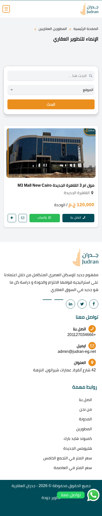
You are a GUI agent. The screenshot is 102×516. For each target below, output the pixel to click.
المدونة (85, 419)
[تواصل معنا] (23, 218)
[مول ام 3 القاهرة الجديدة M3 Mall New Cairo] (51, 153)
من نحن (85, 409)
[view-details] (12, 218)
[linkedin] (70, 304)
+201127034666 (81, 335)
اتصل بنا (76, 217)
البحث (51, 104)
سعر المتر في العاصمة (73, 468)
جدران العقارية (23, 486)
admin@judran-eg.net (77, 351)
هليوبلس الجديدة (77, 448)
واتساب (42, 217)
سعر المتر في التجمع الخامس (67, 458)
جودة (46, 497)
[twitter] (82, 304)
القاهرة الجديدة (77, 193)
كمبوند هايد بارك (78, 438)
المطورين (84, 429)
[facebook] (93, 304)
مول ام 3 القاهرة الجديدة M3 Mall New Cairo (56, 185)
